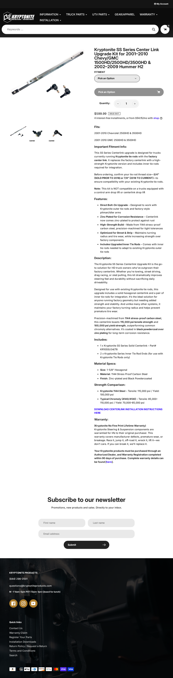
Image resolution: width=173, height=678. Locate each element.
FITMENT (99, 72)
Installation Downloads (22, 641)
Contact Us (15, 628)
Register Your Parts (20, 637)
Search (13, 655)
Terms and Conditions (22, 650)
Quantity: (104, 103)
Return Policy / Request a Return (28, 646)
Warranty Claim (18, 632)
